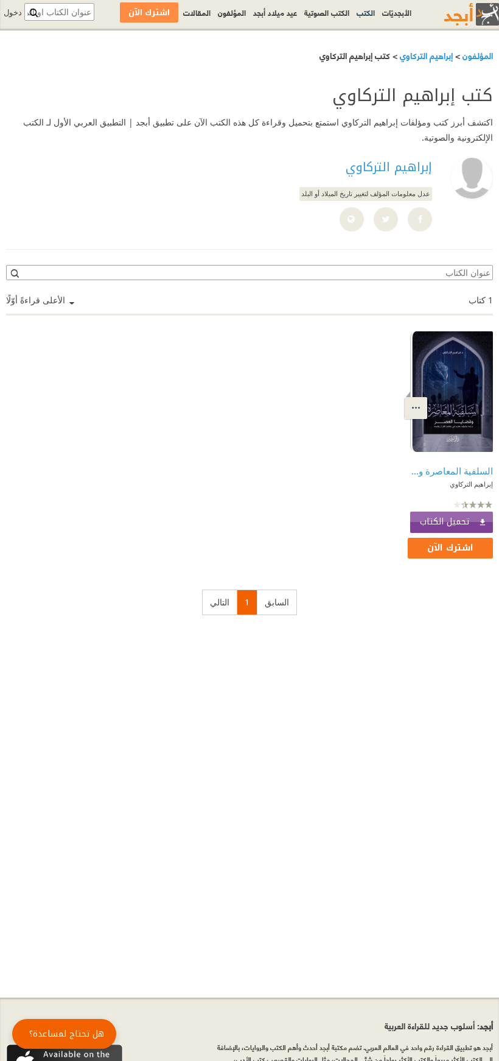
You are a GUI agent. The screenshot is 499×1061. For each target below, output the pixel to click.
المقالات (197, 12)
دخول (13, 12)
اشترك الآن (450, 548)
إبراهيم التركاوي (425, 55)
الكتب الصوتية (326, 12)
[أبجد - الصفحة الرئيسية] (456, 14)
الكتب (366, 12)
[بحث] (14, 272)
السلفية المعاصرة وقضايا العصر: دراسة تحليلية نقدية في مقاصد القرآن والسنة (451, 471)
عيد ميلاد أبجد (275, 12)
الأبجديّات (396, 12)
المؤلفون (476, 55)
